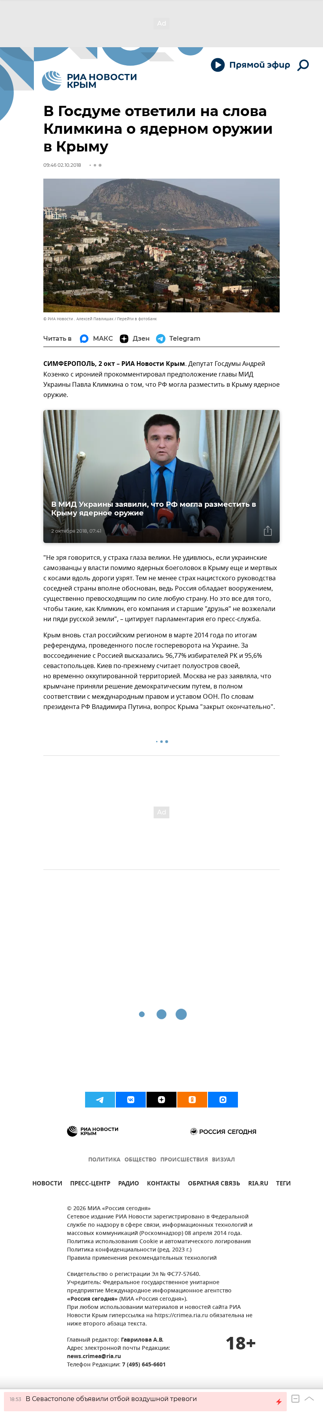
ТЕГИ (283, 1184)
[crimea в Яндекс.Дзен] (161, 1100)
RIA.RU (258, 1184)
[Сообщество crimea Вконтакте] (131, 1100)
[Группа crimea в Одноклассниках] (192, 1100)
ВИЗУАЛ (223, 1160)
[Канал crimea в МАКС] (223, 1100)
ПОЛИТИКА (104, 1160)
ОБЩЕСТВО (140, 1160)
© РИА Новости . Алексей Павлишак (78, 319)
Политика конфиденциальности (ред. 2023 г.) (129, 1250)
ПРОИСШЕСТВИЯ (184, 1160)
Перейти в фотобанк (137, 319)
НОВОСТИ (47, 1184)
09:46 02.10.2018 (62, 165)
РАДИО (128, 1184)
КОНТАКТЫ (163, 1184)
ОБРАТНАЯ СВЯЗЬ (214, 1184)
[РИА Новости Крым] (89, 81)
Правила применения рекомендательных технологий (142, 1258)
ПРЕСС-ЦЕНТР (90, 1184)
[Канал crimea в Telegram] (100, 1100)
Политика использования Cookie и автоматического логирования (159, 1241)
